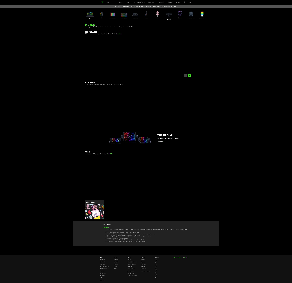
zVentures (143, 266)
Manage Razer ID (131, 268)
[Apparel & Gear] (191, 14)
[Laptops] (90, 14)
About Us (143, 259)
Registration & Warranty (132, 261)
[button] (190, 2)
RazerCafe (102, 261)
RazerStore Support (132, 264)
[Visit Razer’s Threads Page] (156, 265)
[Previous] (185, 75)
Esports (115, 266)
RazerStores (102, 259)
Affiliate (101, 277)
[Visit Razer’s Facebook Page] (156, 260)
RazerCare (130, 266)
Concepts (116, 264)
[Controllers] (135, 14)
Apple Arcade (106, 227)
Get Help (129, 259)
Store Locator (103, 264)
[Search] (184, 2)
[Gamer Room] (202, 14)
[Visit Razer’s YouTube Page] (156, 270)
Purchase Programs (104, 266)
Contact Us (143, 268)
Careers (142, 261)
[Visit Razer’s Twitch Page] (156, 275)
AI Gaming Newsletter (145, 271)
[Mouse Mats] (112, 14)
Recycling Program (131, 273)
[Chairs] (157, 14)
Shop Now (174, 6)
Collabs (115, 268)
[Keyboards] (123, 14)
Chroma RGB (116, 261)
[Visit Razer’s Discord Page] (156, 277)
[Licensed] (179, 14)
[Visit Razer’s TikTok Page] (156, 272)
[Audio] (146, 14)
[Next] (189, 75)
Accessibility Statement (132, 275)
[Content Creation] (168, 14)
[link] (102, 2)
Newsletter (102, 280)
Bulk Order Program (104, 268)
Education (102, 271)
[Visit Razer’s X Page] (156, 267)
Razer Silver (102, 275)
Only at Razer (103, 273)
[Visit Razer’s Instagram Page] (156, 262)
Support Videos (131, 271)
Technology (116, 259)
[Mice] (101, 14)
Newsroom (143, 264)
